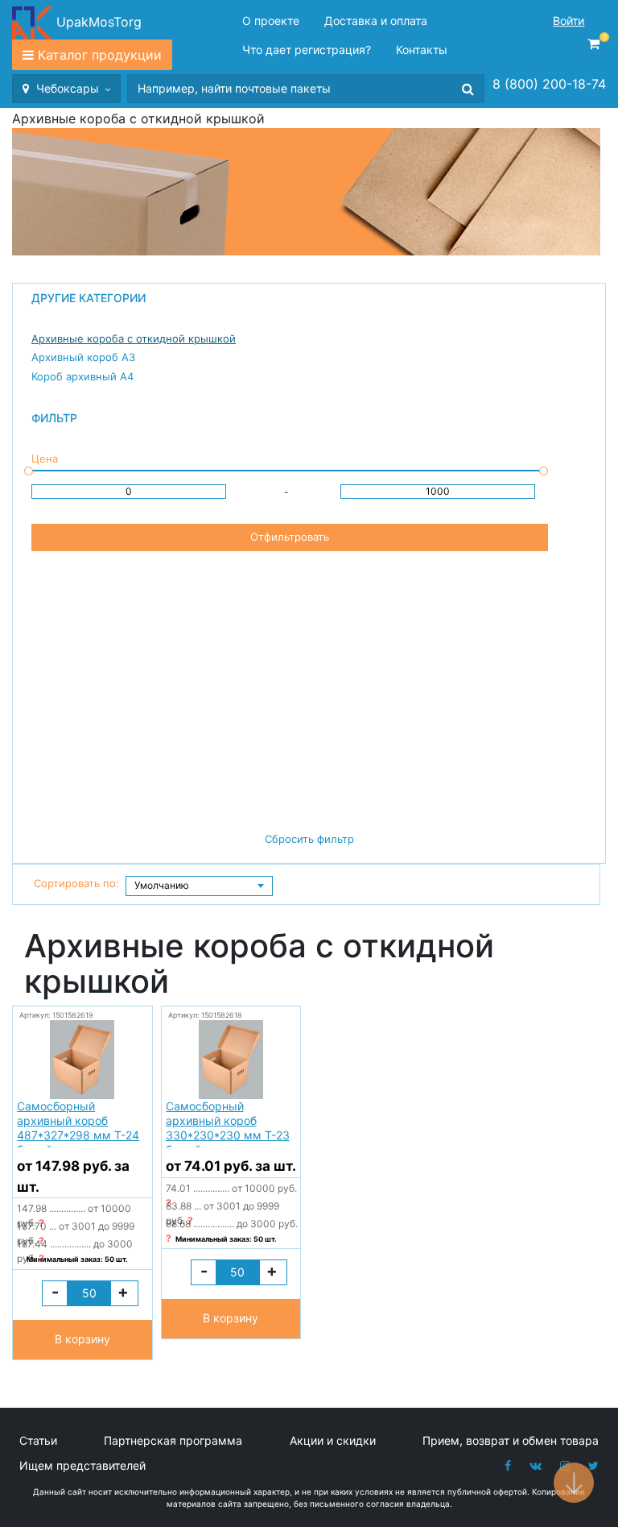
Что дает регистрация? (306, 49)
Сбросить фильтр (309, 838)
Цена (44, 458)
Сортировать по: (76, 883)
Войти (568, 20)
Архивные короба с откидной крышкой (133, 338)
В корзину (82, 1339)
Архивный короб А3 (83, 357)
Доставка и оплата (375, 20)
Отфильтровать (289, 536)
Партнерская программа (173, 1440)
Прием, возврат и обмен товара (510, 1440)
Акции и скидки (333, 1440)
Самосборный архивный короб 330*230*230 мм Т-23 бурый (228, 1123)
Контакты (421, 49)
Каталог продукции (100, 55)
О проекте (270, 20)
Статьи (38, 1440)
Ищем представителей (82, 1465)
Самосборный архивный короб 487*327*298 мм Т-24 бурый (78, 1123)
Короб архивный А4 (82, 376)
